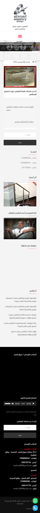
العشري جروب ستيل (20, 26)
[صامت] (13, 404)
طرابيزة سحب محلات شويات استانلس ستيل (20, 108)
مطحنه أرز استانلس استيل (24, 122)
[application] (20, 403)
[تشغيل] (33, 404)
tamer (27, 62)
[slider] (8, 403)
